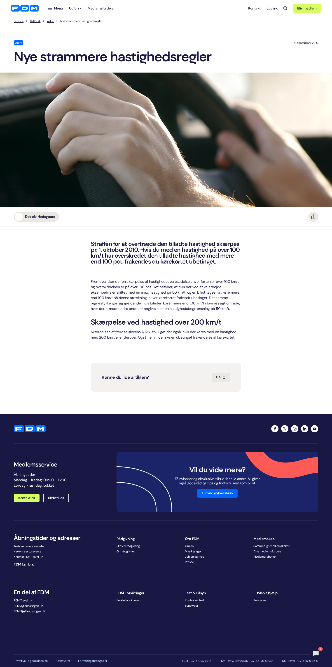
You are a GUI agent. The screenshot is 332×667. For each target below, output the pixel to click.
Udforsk (35, 21)
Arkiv (50, 21)
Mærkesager (193, 551)
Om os (189, 546)
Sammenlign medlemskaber (271, 546)
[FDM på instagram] (294, 428)
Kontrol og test (194, 600)
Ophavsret (63, 661)
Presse (189, 562)
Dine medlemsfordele (267, 551)
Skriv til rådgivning (128, 546)
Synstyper (191, 606)
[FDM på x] (284, 428)
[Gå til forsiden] (25, 8)
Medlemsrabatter (264, 557)
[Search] (285, 8)
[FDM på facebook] (274, 428)
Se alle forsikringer (128, 600)
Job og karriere (194, 557)
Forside (18, 21)
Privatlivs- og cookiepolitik (31, 661)
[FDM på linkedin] (304, 428)
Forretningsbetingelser (92, 661)
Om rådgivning (126, 551)
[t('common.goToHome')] (30, 428)
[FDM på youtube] (314, 428)
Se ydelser (260, 600)
